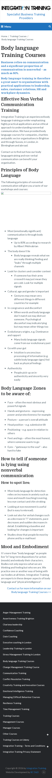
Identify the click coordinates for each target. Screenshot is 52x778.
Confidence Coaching (13, 630)
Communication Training (14, 673)
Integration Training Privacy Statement (22, 751)
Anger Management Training (16, 612)
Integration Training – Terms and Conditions (24, 745)
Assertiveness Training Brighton (18, 618)
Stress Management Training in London (21, 654)
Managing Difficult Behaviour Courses (21, 697)
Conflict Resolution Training (16, 679)
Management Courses (13, 722)
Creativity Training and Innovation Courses (23, 685)
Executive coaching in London (17, 642)
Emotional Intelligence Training (18, 691)
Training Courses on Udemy (16, 739)
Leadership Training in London (17, 648)
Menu (7, 26)
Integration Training (36, 768)
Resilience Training (12, 703)
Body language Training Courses (18, 661)
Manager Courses (11, 727)
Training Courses (18, 36)
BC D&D (34, 772)
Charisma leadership (12, 624)
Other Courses (10, 733)
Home (4, 36)
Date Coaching (10, 636)
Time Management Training (16, 709)
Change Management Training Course (21, 667)
